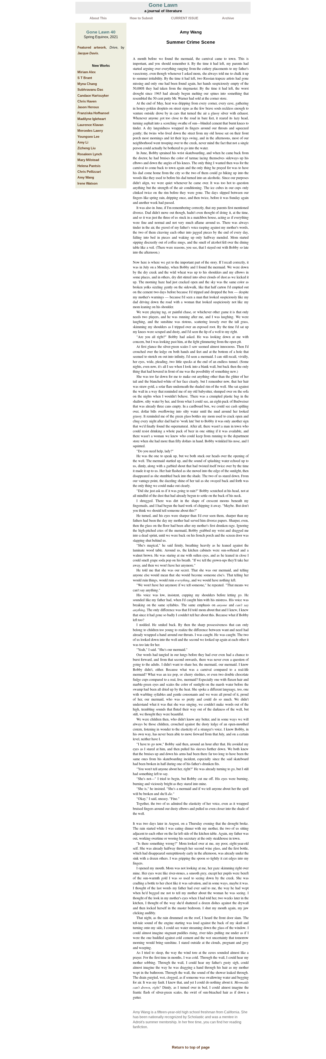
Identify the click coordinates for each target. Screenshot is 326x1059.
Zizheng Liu (86, 148)
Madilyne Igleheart (91, 119)
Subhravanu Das (90, 89)
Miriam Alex (86, 72)
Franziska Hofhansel (93, 113)
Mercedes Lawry (90, 130)
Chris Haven (86, 101)
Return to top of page (191, 1047)
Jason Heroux (88, 107)
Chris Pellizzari (89, 171)
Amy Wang (85, 177)
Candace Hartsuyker (93, 95)
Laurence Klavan (90, 125)
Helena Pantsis (88, 166)
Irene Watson (87, 183)
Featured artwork (91, 47)
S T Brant (84, 78)
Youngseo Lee (88, 136)
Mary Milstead (88, 160)
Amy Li (82, 142)
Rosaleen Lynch (89, 154)
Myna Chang (87, 84)
